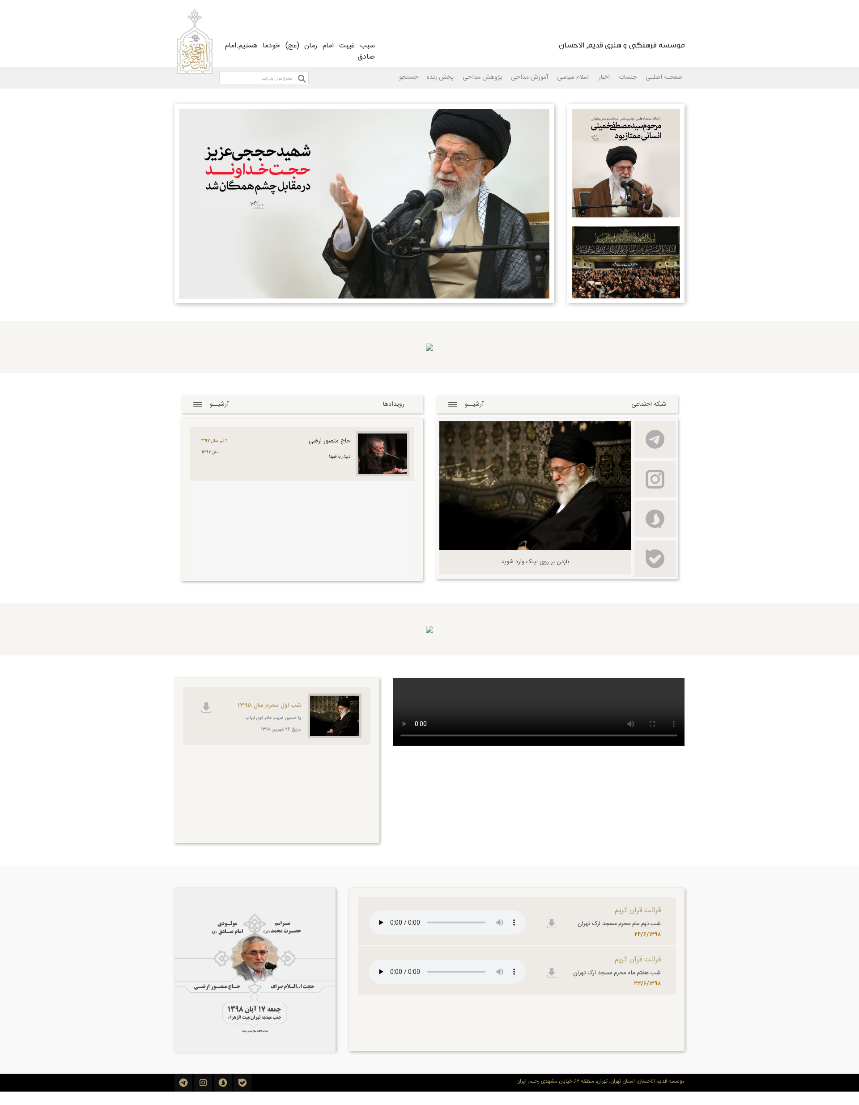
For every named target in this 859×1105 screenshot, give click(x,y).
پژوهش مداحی (482, 77)
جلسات (628, 77)
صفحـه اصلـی (664, 77)
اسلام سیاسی (573, 77)
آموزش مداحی (529, 77)
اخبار (604, 77)
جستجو (408, 77)
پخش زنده (440, 77)
